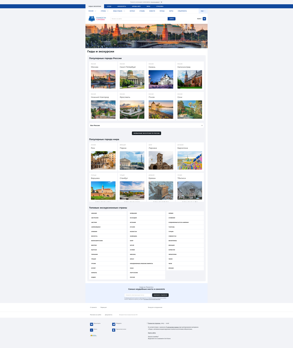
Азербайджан (95, 227)
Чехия (170, 259)
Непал (132, 259)
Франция (172, 245)
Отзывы (142, 11)
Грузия (93, 263)
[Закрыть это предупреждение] (161, 2)
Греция (93, 259)
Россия (91, 11)
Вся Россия (95, 125)
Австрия (94, 222)
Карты (171, 11)
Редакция (103, 307)
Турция (171, 231)
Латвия (132, 250)
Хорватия (172, 250)
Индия (93, 277)
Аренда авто (136, 6)
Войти (199, 18)
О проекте (93, 307)
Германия (94, 254)
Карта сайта (152, 333)
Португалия (134, 272)
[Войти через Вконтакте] (204, 18)
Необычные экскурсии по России (146, 133)
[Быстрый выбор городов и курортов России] (95, 11)
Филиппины (173, 240)
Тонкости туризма (154, 323)
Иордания (133, 213)
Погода (162, 11)
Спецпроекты (182, 11)
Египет (93, 268)
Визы (148, 6)
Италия (132, 227)
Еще (202, 11)
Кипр (131, 240)
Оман (132, 268)
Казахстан (133, 231)
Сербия (171, 213)
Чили (170, 263)
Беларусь (94, 236)
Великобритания (97, 240)
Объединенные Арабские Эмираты (141, 263)
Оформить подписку (160, 295)
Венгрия (94, 245)
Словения (172, 218)
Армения (94, 231)
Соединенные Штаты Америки (179, 222)
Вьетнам (94, 250)
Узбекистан (172, 236)
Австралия (94, 218)
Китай (132, 245)
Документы (108, 314)
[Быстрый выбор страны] (108, 11)
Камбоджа (133, 236)
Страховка (159, 6)
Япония (171, 268)
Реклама (95, 314)
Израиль (94, 272)
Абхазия (94, 213)
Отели (109, 6)
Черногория (172, 254)
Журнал (132, 11)
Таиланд (171, 227)
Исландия (133, 218)
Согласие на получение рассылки (152, 299)
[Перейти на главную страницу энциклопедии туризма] (97, 18)
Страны (103, 11)
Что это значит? (155, 2)
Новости (152, 11)
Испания (133, 222)
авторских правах (173, 327)
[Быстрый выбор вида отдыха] (124, 11)
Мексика (133, 254)
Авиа (121, 6)
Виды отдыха (117, 11)
